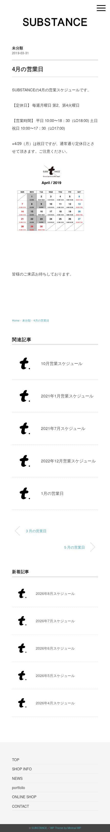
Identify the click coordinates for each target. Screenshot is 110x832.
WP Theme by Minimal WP (65, 828)
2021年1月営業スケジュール (67, 396)
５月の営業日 (74, 547)
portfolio (18, 787)
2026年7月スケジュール (55, 620)
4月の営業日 (41, 320)
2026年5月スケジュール (55, 675)
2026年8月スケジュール (55, 593)
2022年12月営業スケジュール (68, 461)
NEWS (17, 778)
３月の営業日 (36, 530)
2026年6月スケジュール (55, 648)
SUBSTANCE (39, 828)
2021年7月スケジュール (63, 428)
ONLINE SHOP (24, 796)
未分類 (17, 47)
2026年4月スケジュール (55, 702)
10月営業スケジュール (61, 363)
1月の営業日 (52, 493)
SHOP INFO (22, 768)
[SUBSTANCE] (55, 22)
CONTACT (20, 806)
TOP (15, 759)
